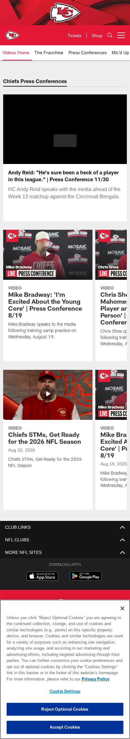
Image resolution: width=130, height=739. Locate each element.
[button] (65, 144)
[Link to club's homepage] (12, 33)
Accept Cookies (65, 727)
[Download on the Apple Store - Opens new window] (42, 577)
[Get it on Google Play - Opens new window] (86, 579)
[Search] (109, 35)
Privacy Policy (41, 678)
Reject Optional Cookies (64, 709)
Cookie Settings (65, 691)
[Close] (122, 608)
